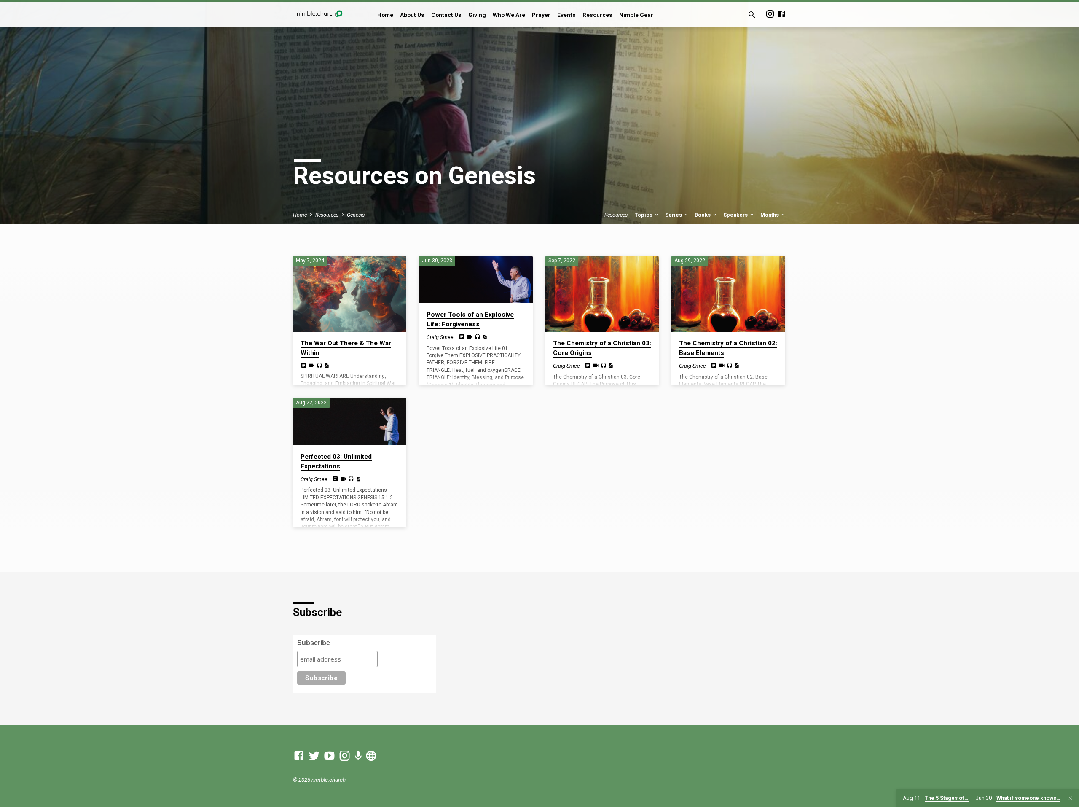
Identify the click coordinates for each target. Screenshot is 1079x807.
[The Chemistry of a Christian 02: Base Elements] (728, 294)
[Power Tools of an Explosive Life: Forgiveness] (475, 279)
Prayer (541, 14)
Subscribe (313, 642)
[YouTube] (329, 756)
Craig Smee (440, 337)
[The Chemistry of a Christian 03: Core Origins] (602, 294)
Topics (644, 215)
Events (566, 14)
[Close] (1070, 798)
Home (385, 14)
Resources (597, 14)
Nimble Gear (636, 14)
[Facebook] (781, 14)
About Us (412, 14)
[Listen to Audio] (319, 365)
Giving (477, 14)
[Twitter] (314, 756)
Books (703, 215)
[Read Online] (304, 365)
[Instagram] (770, 14)
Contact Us (446, 14)
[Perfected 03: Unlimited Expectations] (349, 421)
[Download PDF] (326, 366)
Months (770, 215)
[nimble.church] (371, 756)
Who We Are (509, 14)
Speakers (736, 215)
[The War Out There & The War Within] (349, 294)
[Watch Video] (311, 366)
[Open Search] (752, 15)
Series (674, 215)
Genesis (356, 215)
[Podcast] (358, 756)
